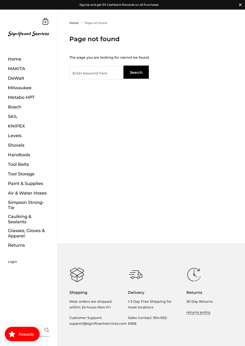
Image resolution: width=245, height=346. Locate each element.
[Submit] (46, 330)
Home (73, 23)
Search (136, 72)
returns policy (198, 312)
